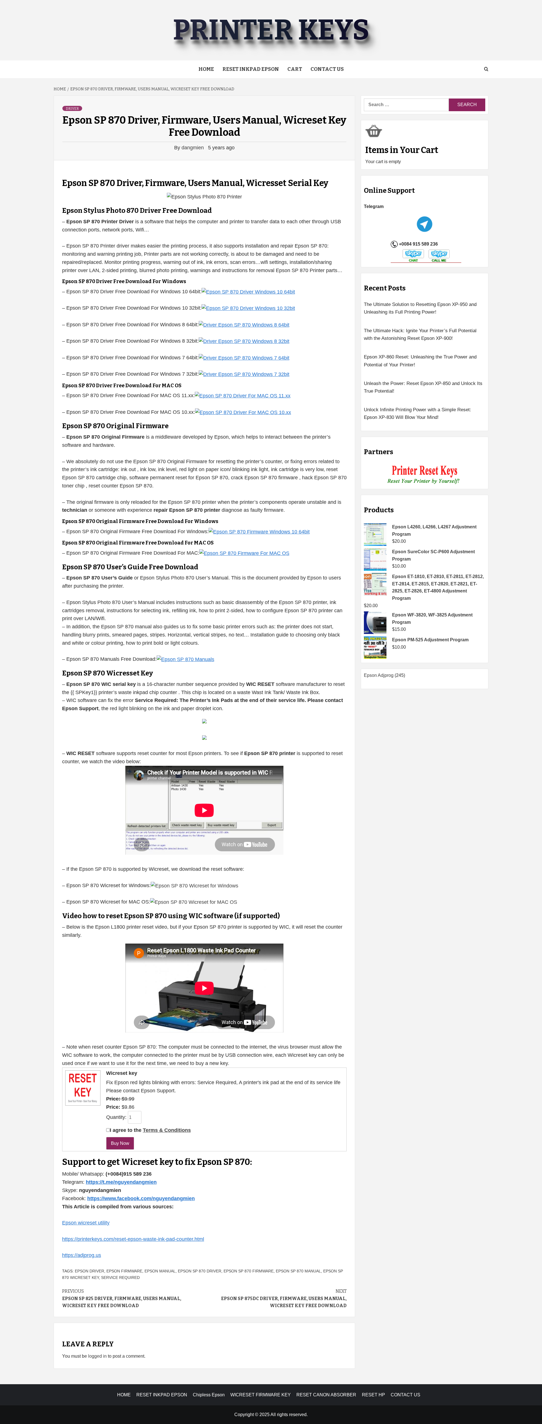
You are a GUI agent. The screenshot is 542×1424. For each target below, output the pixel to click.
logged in (97, 1356)
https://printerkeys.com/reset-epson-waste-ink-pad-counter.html (133, 1239)
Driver (72, 109)
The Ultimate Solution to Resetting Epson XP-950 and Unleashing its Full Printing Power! (420, 308)
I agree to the (150, 1130)
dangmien (193, 147)
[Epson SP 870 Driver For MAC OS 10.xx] (243, 412)
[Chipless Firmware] (425, 475)
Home (206, 69)
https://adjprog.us (81, 1255)
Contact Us (327, 69)
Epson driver (89, 1271)
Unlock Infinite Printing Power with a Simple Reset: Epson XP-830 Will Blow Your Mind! (417, 413)
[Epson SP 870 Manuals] (185, 659)
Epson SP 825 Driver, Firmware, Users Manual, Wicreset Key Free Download (121, 1298)
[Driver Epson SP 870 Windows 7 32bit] (244, 374)
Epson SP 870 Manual (298, 1271)
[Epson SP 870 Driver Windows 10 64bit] (248, 291)
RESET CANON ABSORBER (326, 1394)
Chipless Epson (209, 1394)
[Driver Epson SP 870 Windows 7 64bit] (244, 357)
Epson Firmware (124, 1271)
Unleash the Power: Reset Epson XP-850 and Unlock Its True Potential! (423, 387)
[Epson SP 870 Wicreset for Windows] (194, 885)
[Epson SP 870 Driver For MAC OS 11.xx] (242, 395)
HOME (124, 1394)
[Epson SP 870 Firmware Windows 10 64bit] (259, 531)
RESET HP (373, 1394)
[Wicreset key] (82, 1087)
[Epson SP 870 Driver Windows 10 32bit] (248, 308)
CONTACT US (405, 1394)
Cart (294, 69)
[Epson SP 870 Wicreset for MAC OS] (193, 902)
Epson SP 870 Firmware (249, 1271)
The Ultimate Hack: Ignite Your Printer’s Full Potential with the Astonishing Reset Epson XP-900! (420, 334)
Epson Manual (160, 1271)
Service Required (120, 1277)
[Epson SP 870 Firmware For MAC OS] (244, 553)
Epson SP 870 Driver (199, 1271)
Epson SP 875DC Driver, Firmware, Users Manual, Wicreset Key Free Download (284, 1298)
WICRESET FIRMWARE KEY (260, 1394)
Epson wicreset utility (86, 1223)
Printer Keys (271, 30)
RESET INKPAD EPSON (250, 69)
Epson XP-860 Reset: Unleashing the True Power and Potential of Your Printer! (420, 360)
